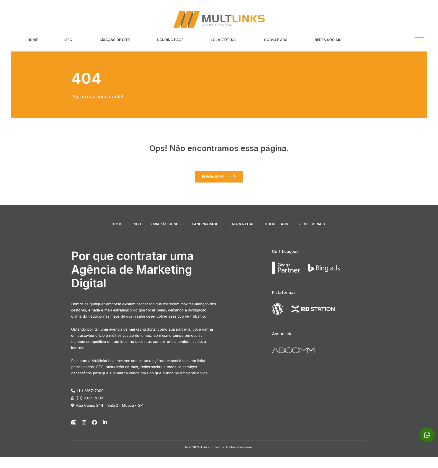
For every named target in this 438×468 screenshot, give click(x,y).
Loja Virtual (224, 40)
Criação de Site (114, 40)
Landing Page (170, 40)
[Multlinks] (219, 19)
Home (32, 40)
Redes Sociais (328, 40)
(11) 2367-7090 (90, 390)
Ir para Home (213, 177)
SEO (68, 40)
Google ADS (275, 40)
